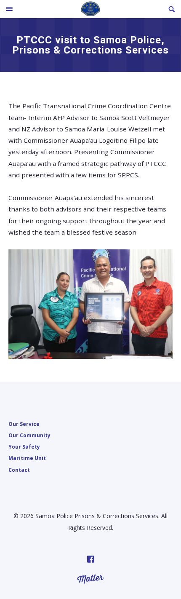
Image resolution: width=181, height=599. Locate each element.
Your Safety (24, 446)
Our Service (24, 423)
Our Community (29, 435)
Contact (19, 469)
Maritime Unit (27, 458)
